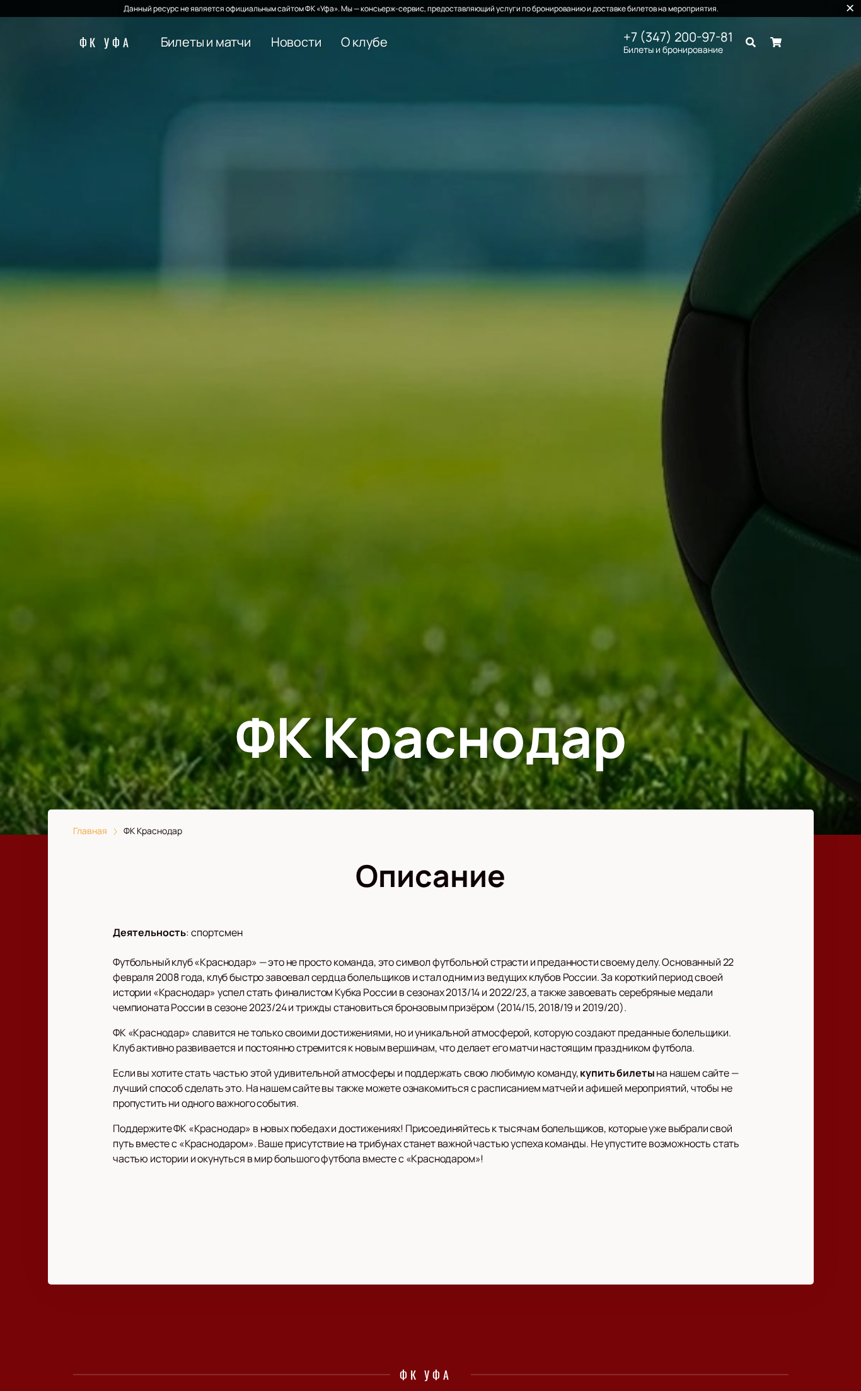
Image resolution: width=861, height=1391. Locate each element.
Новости (296, 42)
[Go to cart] (776, 42)
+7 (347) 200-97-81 (678, 37)
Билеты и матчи (206, 42)
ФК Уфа (105, 42)
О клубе (364, 42)
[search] (750, 42)
